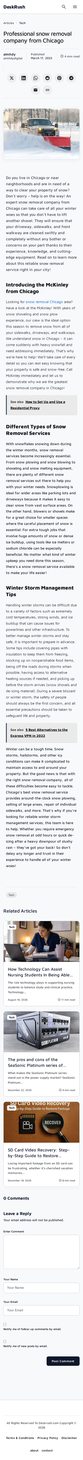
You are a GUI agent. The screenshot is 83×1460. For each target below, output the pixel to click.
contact (47, 1450)
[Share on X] (11, 78)
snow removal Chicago (44, 302)
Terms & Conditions (20, 1438)
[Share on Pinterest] (59, 78)
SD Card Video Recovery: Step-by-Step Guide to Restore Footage (39, 1155)
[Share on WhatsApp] (35, 78)
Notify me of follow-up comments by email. (32, 1329)
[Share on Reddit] (47, 78)
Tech (22, 23)
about (34, 1450)
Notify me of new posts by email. (25, 1346)
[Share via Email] (35, 90)
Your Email (10, 1301)
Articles (8, 23)
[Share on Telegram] (71, 78)
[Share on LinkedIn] (23, 78)
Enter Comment (13, 1231)
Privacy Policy (47, 1438)
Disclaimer (69, 1438)
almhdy (9, 54)
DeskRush (14, 6)
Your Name (10, 1279)
